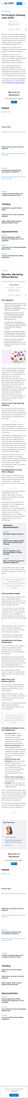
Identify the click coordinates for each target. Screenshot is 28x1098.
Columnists (5, 270)
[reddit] (16, 29)
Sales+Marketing (6, 11)
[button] (3, 4)
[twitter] (14, 29)
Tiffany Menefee (14, 284)
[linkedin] (11, 29)
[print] (25, 29)
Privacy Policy (14, 1091)
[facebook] (9, 29)
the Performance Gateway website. (14, 82)
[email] (19, 29)
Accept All (14, 1095)
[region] (14, 1092)
